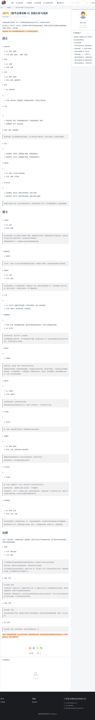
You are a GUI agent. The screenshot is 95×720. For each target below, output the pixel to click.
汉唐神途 (2, 702)
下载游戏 (29, 3)
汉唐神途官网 (49, 3)
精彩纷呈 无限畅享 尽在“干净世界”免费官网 (83, 37)
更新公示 (61, 3)
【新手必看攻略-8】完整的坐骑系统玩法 (83, 45)
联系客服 (38, 3)
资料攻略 (20, 3)
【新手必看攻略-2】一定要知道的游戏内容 (83, 57)
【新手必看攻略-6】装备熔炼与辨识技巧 (83, 60)
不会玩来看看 (77, 43)
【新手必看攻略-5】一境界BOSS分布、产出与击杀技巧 (83, 63)
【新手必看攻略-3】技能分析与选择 (24, 7)
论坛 (1, 7)
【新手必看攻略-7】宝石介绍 (81, 51)
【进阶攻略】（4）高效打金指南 (82, 48)
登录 (93, 3)
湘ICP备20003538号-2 (44, 714)
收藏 (31, 653)
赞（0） (39, 653)
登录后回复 (36, 678)
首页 (12, 3)
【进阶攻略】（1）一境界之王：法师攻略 (83, 54)
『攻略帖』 (9, 7)
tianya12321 (5, 17)
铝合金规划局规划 (79, 40)
